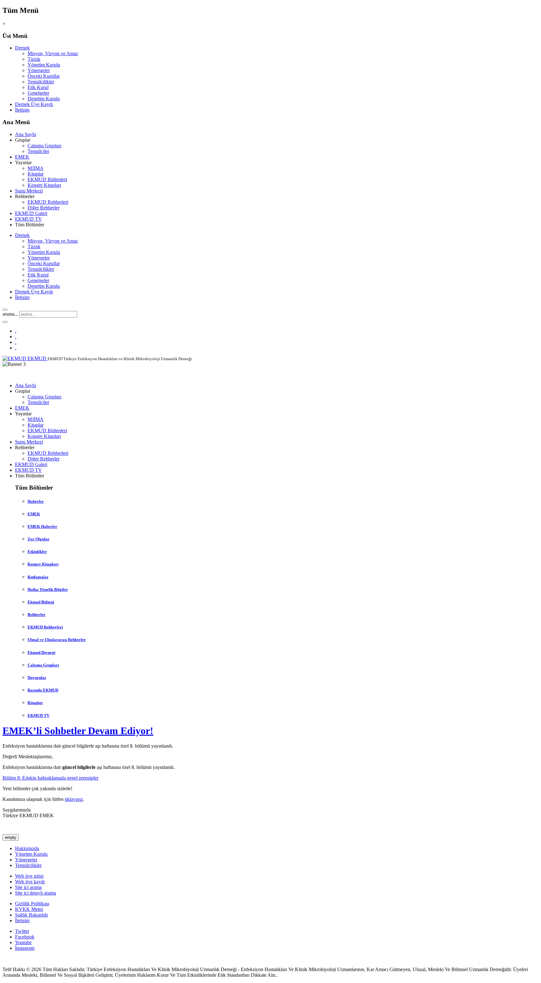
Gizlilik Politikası (32, 903)
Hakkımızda (27, 848)
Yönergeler (39, 70)
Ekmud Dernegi (41, 652)
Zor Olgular (38, 539)
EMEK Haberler (42, 526)
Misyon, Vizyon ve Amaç (53, 53)
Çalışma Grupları (44, 145)
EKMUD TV (28, 219)
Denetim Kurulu (44, 98)
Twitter (22, 931)
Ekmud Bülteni (41, 602)
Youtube (23, 942)
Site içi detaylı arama (35, 893)
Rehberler (36, 614)
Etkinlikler (37, 551)
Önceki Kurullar (44, 76)
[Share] (5, 322)
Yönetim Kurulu (44, 64)
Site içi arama (28, 887)
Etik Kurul (38, 87)
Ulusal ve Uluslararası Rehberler (57, 639)
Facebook (24, 936)
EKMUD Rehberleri (48, 202)
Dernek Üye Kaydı (34, 104)
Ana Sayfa (25, 134)
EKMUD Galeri (31, 213)
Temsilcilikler (41, 81)
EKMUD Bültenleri (47, 179)
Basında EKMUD (43, 690)
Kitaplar (36, 173)
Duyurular (37, 677)
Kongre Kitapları (44, 185)
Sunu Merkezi (29, 190)
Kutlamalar (38, 577)
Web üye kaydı (30, 881)
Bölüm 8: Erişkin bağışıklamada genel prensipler (50, 778)
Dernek (22, 47)
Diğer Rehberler (43, 207)
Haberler (36, 501)
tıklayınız (74, 799)
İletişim (22, 110)
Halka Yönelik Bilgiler (48, 589)
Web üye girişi (29, 876)
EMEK (22, 157)
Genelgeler (38, 93)
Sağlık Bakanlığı (31, 914)
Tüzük (34, 59)
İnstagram (24, 948)
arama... (10, 314)
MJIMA (36, 168)
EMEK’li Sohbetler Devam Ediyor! (78, 730)
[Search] (5, 310)
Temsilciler (38, 151)
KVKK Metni (29, 909)
